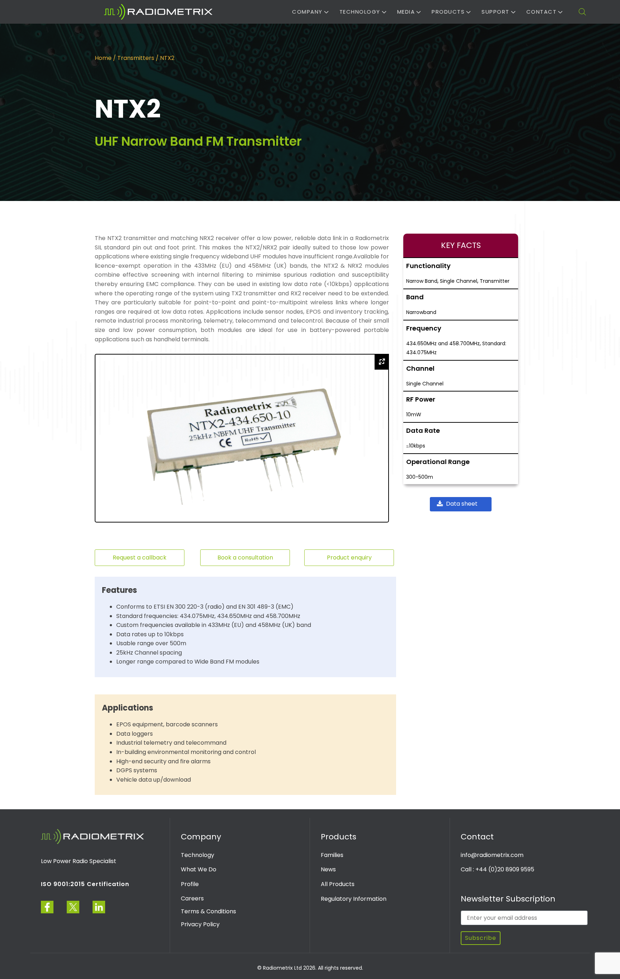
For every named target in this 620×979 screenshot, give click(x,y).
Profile (190, 884)
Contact (541, 11)
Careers (192, 898)
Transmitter (494, 281)
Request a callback (139, 557)
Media (406, 11)
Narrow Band (421, 281)
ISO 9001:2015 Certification (85, 884)
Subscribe (480, 938)
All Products (337, 884)
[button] (461, 504)
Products (448, 11)
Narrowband (421, 312)
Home (103, 58)
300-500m (419, 477)
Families (332, 855)
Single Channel (458, 281)
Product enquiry (349, 557)
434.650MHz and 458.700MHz (443, 343)
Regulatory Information (353, 899)
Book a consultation (245, 557)
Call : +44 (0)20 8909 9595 (497, 869)
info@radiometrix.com (492, 855)
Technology (359, 11)
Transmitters (135, 58)
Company (307, 11)
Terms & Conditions (208, 911)
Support (495, 11)
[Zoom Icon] (382, 362)
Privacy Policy (200, 924)
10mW (413, 414)
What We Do (198, 869)
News (328, 869)
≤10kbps (415, 445)
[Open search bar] (582, 11)
